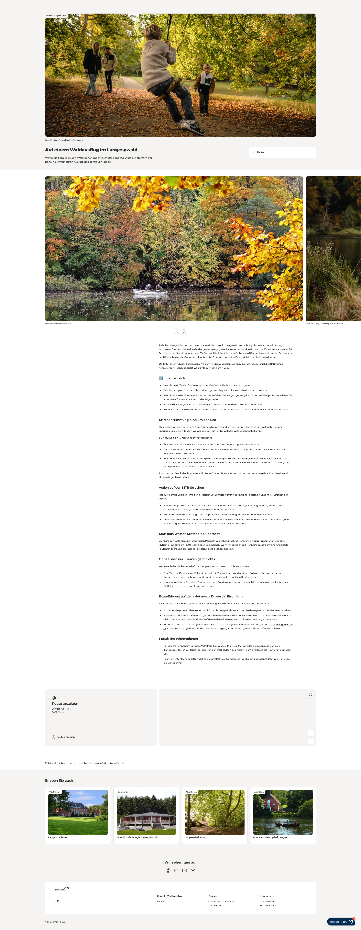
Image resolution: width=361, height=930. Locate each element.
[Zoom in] (311, 733)
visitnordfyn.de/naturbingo (252, 458)
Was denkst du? (268, 901)
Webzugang (214, 905)
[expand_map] (310, 694)
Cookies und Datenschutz (221, 901)
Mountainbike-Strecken (270, 494)
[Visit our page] (168, 870)
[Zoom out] (311, 740)
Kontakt (161, 901)
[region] (237, 717)
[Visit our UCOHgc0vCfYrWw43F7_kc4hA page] (184, 870)
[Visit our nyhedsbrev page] (193, 870)
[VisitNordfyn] (61, 888)
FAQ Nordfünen (268, 905)
